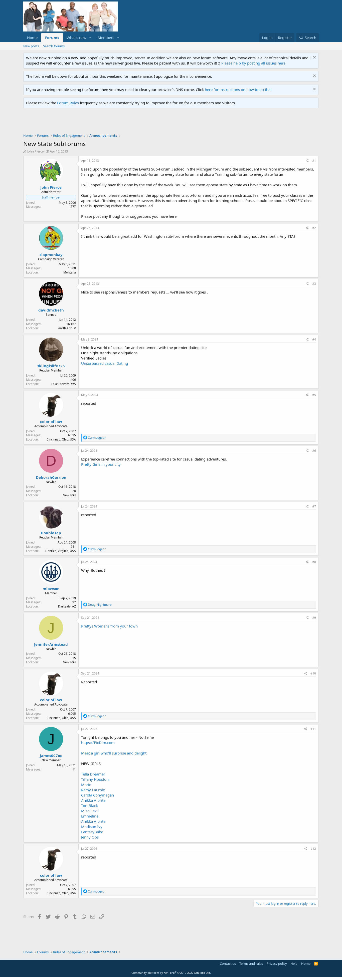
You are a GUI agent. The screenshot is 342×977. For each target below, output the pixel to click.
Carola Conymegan (97, 795)
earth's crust (67, 328)
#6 (314, 450)
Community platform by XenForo (171, 972)
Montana (69, 272)
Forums (52, 37)
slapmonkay (51, 254)
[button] (90, 37)
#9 (314, 618)
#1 (314, 160)
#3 (314, 284)
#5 (314, 395)
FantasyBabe (92, 831)
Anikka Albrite (93, 800)
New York (69, 495)
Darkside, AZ (67, 606)
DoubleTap (51, 532)
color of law (51, 421)
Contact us (228, 963)
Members (106, 37)
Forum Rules (68, 102)
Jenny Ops (90, 837)
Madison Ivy (91, 826)
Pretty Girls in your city (101, 464)
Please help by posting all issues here (253, 63)
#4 (314, 339)
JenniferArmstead (51, 644)
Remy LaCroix (93, 789)
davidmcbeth (51, 310)
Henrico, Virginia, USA (60, 551)
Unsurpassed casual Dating (104, 363)
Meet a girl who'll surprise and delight (113, 753)
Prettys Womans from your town (109, 626)
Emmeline (89, 816)
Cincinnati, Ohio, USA (61, 439)
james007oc (51, 755)
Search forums (54, 46)
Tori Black (89, 805)
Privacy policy (277, 963)
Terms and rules (251, 963)
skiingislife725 (51, 365)
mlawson (51, 588)
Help (293, 963)
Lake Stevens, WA (63, 384)
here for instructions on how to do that (238, 89)
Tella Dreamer (93, 774)
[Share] (307, 161)
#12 (313, 848)
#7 (314, 506)
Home (32, 37)
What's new (76, 37)
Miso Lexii (90, 810)
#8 (314, 562)
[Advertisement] (114, 122)
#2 (314, 228)
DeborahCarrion (51, 477)
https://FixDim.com (98, 742)
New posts (31, 46)
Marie (86, 784)
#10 (313, 673)
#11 (313, 729)
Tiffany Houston (95, 779)
